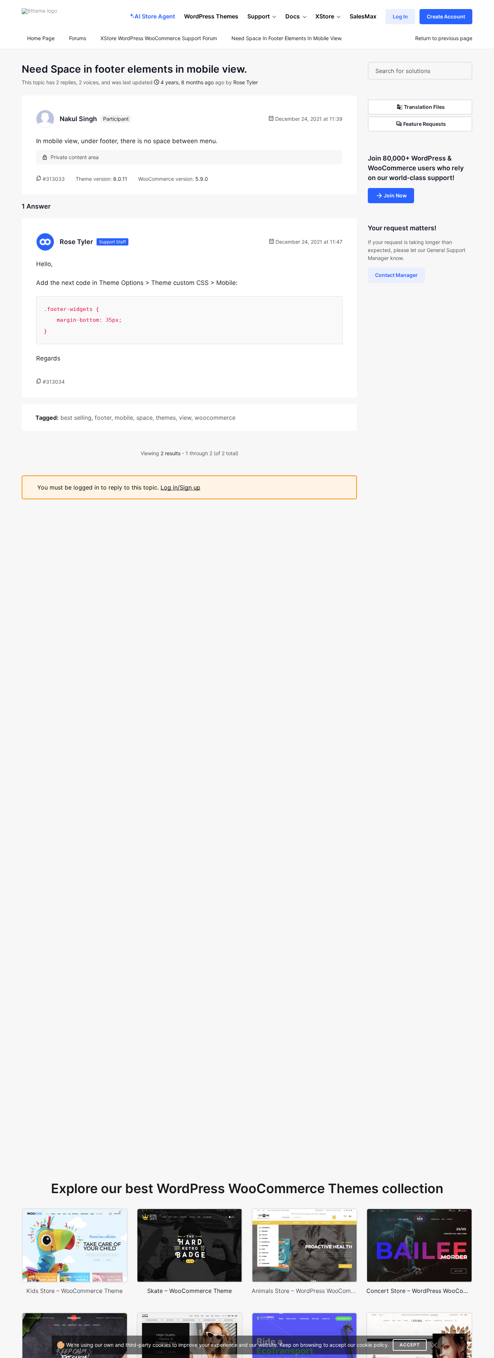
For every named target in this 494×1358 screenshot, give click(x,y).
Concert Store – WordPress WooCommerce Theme (419, 1290)
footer (103, 417)
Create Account (446, 16)
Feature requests (424, 124)
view (185, 417)
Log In (400, 16)
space (144, 417)
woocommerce (215, 417)
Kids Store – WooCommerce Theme (74, 1290)
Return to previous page (443, 38)
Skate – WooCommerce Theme (189, 1290)
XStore (324, 16)
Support (258, 16)
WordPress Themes (211, 16)
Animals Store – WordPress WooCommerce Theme (305, 1290)
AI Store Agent (155, 16)
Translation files (424, 107)
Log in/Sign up (180, 487)
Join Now (395, 195)
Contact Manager (396, 275)
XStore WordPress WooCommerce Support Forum (159, 38)
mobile (124, 417)
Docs (292, 16)
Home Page (40, 38)
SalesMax (363, 16)
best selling (75, 417)
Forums (77, 38)
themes (166, 417)
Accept (410, 1345)
